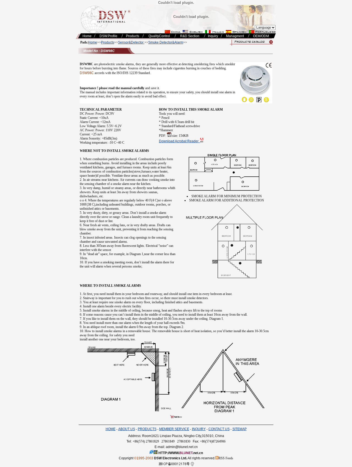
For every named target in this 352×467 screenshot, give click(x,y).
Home (92, 42)
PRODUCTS (147, 429)
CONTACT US (219, 429)
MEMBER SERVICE (174, 429)
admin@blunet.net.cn (182, 447)
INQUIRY (199, 429)
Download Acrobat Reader (179, 141)
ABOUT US (126, 429)
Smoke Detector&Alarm (165, 42)
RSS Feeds (226, 458)
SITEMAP (239, 429)
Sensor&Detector (131, 42)
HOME (111, 429)
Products (107, 42)
